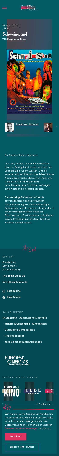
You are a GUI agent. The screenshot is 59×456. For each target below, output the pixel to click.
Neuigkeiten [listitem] (9, 318)
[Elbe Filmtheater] (33, 391)
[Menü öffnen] (4, 7)
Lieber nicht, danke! (22, 447)
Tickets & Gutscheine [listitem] (17, 324)
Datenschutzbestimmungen (21, 428)
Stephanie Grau (16, 39)
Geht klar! (16, 436)
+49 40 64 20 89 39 (13, 276)
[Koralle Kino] (26, 7)
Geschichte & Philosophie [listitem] (19, 330)
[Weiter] (54, 127)
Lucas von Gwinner (27, 124)
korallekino (13, 291)
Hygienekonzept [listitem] (14, 336)
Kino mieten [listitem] (39, 324)
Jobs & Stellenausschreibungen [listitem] (23, 342)
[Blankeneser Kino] (11, 391)
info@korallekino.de (14, 282)
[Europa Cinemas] (17, 361)
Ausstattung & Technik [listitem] (33, 318)
